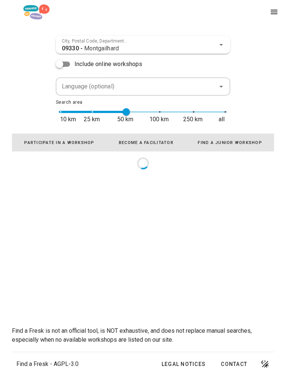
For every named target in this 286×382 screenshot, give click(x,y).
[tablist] (143, 142)
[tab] (59, 142)
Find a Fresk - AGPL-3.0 (47, 363)
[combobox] (143, 45)
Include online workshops (108, 64)
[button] (221, 44)
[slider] (126, 112)
